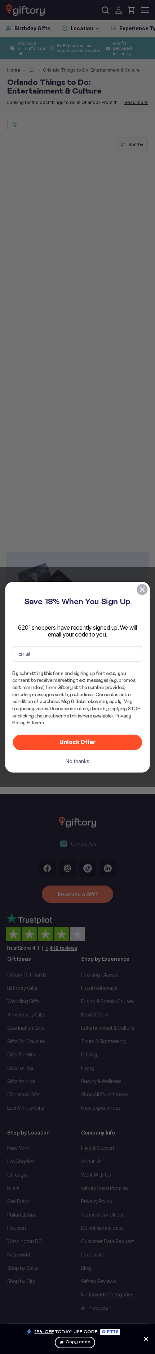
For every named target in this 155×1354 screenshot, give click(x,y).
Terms (37, 722)
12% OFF (44, 1331)
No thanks (77, 761)
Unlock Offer (77, 742)
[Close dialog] (142, 589)
